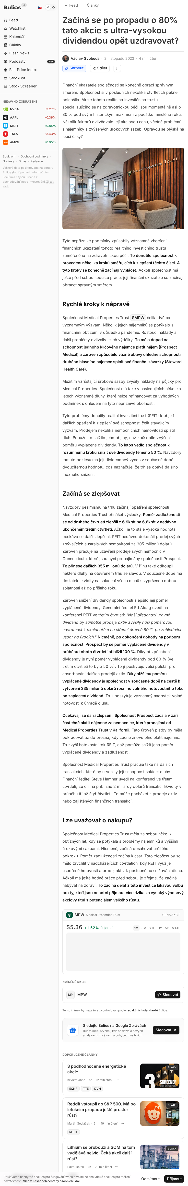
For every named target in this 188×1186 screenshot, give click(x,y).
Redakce (37, 161)
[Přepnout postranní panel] (58, 593)
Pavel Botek (75, 1167)
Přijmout (174, 1178)
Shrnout (76, 68)
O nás (22, 161)
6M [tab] (143, 928)
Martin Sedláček (78, 1123)
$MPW (138, 317)
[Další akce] (117, 1080)
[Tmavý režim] (51, 7)
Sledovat (170, 994)
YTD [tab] (152, 928)
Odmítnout (150, 1178)
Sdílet (102, 68)
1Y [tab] (160, 928)
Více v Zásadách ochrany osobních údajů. (52, 1181)
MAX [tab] (175, 928)
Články (93, 5)
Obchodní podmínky (34, 156)
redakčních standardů (142, 1010)
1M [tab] (136, 928)
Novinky (8, 161)
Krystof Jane (76, 1080)
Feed (73, 5)
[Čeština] (39, 7)
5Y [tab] (167, 928)
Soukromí (9, 156)
